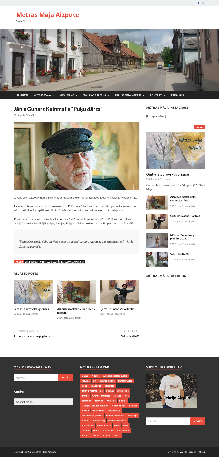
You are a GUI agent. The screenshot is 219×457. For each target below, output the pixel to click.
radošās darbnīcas (117, 420)
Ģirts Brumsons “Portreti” (117, 309)
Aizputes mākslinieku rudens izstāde (183, 198)
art (94, 380)
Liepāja (123, 400)
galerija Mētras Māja (92, 390)
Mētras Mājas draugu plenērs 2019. (183, 236)
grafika (85, 395)
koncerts (99, 400)
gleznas (110, 390)
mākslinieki (98, 410)
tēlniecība (108, 430)
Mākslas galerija (94, 95)
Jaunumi (22, 95)
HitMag (201, 451)
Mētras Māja (42, 95)
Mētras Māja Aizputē (47, 14)
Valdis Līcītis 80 (179, 254)
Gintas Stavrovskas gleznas (31, 309)
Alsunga (86, 380)
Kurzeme (111, 400)
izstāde (117, 395)
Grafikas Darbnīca (101, 395)
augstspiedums (107, 380)
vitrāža (116, 435)
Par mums (177, 95)
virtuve (106, 435)
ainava (85, 375)
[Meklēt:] (43, 377)
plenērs (85, 420)
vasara (85, 435)
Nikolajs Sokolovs (115, 415)
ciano (84, 385)
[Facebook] (198, 3)
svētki (96, 430)
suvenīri (86, 430)
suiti (125, 425)
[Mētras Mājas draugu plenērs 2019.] (157, 235)
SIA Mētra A (88, 425)
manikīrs (132, 405)
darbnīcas (109, 385)
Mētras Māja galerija (71, 262)
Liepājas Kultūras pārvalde (95, 405)
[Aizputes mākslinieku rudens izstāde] (76, 293)
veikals (95, 435)
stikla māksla (104, 425)
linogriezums (118, 405)
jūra (127, 395)
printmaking (99, 420)
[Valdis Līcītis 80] (157, 254)
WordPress (186, 451)
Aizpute (96, 375)
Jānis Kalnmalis (48, 262)
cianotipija (96, 385)
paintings (132, 415)
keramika (86, 400)
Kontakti (156, 95)
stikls (117, 425)
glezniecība (31, 262)
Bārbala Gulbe (125, 380)
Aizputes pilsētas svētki (115, 375)
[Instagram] (203, 3)
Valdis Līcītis (123, 430)
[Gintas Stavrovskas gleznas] (33, 293)
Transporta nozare (128, 95)
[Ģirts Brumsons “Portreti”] (119, 293)
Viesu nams (67, 95)
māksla (85, 410)
